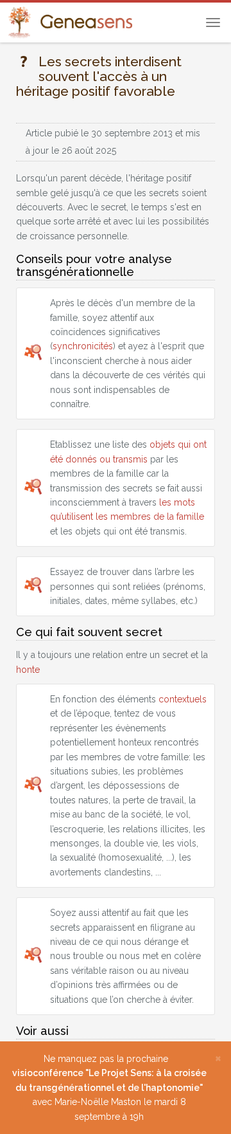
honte (28, 669)
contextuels (182, 699)
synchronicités (83, 346)
